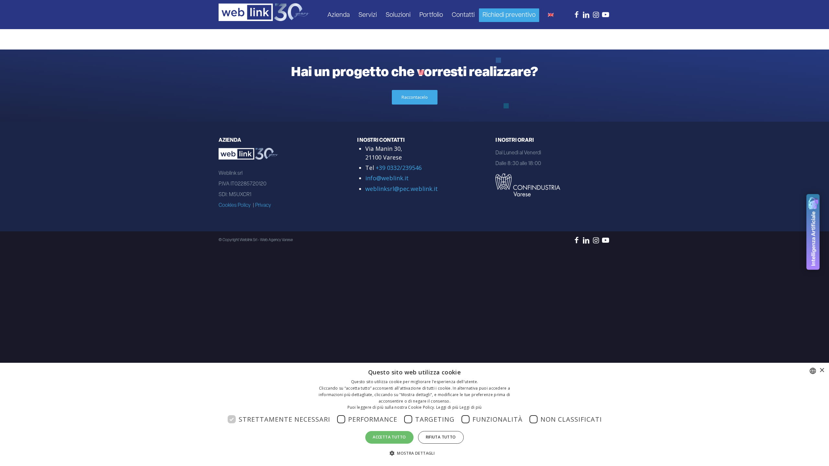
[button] (414, 453)
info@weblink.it (387, 178)
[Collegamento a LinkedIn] (586, 14)
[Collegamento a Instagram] (596, 14)
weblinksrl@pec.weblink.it (401, 189)
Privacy (263, 205)
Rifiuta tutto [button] (441, 437)
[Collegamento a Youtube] (605, 14)
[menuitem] (338, 14)
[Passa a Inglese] (550, 14)
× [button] (821, 370)
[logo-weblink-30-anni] (264, 14)
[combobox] (813, 371)
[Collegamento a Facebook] (576, 14)
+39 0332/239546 (399, 168)
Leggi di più (471, 407)
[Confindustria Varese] (527, 187)
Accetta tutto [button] (389, 437)
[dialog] (414, 414)
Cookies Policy (235, 205)
